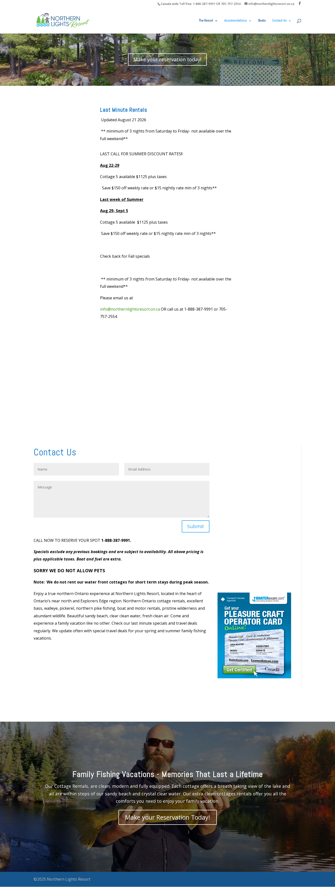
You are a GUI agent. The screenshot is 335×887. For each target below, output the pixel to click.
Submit (195, 526)
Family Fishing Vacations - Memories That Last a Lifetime (167, 774)
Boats (262, 21)
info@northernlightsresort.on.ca (130, 309)
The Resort (206, 21)
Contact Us (279, 21)
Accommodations (235, 21)
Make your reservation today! (167, 59)
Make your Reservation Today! (167, 817)
